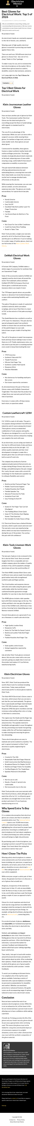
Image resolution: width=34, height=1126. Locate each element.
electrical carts (12, 914)
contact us (14, 1098)
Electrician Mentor (17, 2)
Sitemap (4, 1105)
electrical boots (25, 869)
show (10, 83)
